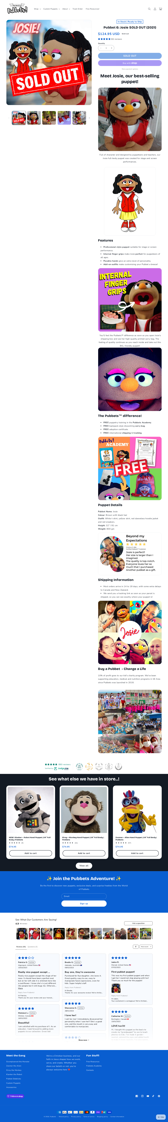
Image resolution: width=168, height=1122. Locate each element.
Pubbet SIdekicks (13, 1078)
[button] (37, 9)
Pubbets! (53, 1117)
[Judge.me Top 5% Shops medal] (118, 766)
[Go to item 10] (133, 933)
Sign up (84, 903)
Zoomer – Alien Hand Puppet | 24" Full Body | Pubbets (136, 838)
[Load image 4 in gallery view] (64, 118)
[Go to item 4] (59, 933)
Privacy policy (76, 1117)
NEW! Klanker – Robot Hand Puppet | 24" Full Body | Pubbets (30, 838)
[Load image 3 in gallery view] (49, 118)
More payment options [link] (130, 69)
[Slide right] (89, 117)
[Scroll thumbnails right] (150, 934)
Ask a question (138, 923)
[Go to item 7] (96, 933)
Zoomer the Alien (13, 1066)
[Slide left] (8, 117)
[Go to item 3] (46, 933)
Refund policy (64, 1117)
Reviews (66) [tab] (21, 947)
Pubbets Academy (94, 1066)
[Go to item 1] (22, 933)
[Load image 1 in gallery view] (19, 118)
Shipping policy (102, 1117)
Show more (83, 1040)
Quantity (101, 43)
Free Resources (92, 1061)
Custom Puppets (13, 1083)
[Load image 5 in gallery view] (79, 118)
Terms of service (89, 1117)
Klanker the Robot (14, 1074)
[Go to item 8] (108, 933)
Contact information (117, 1117)
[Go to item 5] (71, 933)
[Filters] (136, 947)
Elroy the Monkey (13, 1070)
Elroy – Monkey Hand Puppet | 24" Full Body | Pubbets (83, 838)
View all (84, 865)
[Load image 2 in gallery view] (34, 118)
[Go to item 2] (34, 933)
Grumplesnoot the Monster (17, 1061)
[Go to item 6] (83, 933)
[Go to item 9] (121, 933)
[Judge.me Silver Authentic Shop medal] (99, 766)
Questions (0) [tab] (32, 947)
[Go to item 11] (145, 933)
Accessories (11, 1087)
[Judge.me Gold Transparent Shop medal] (89, 766)
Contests (90, 1070)
